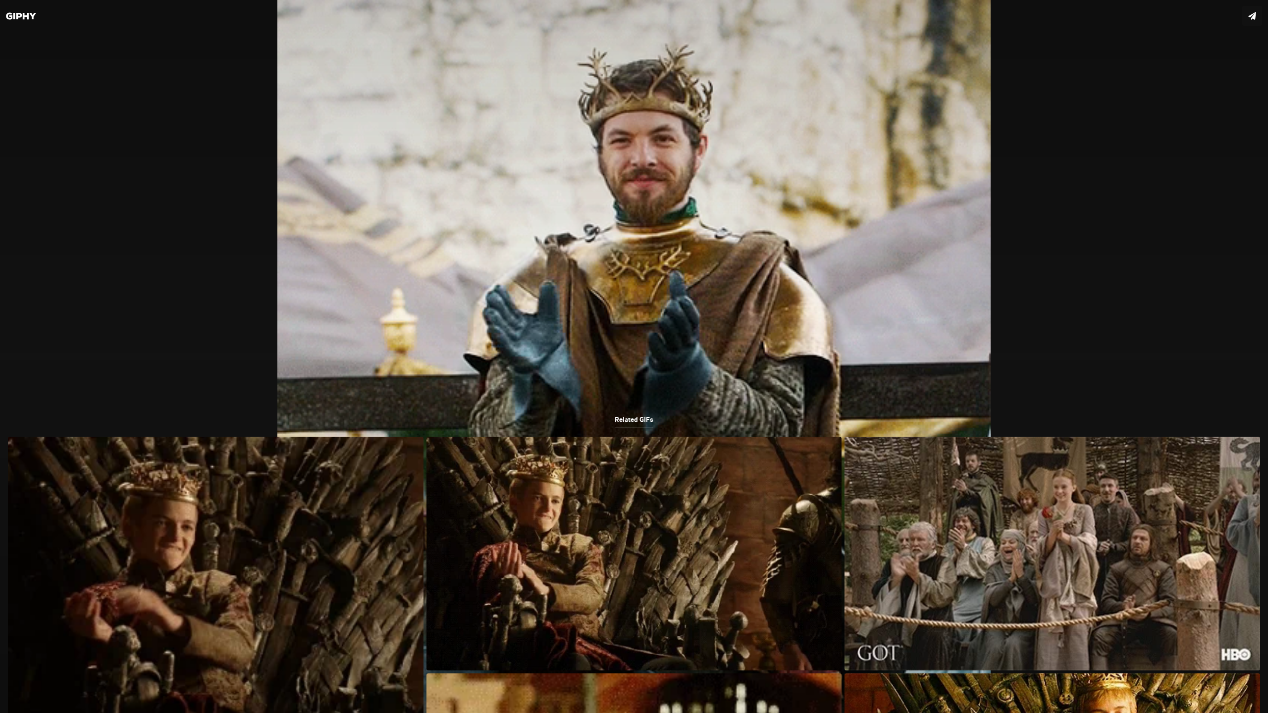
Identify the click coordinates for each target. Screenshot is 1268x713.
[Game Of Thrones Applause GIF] (634, 356)
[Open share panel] (1252, 16)
